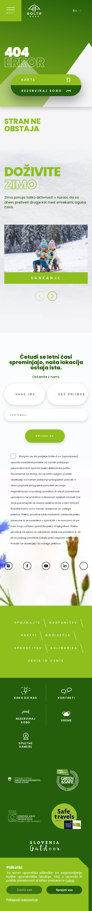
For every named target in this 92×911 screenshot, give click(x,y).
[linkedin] (65, 568)
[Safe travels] (67, 816)
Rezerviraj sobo (41, 91)
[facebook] (27, 568)
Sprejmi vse (64, 890)
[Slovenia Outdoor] (46, 847)
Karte (28, 80)
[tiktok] (84, 568)
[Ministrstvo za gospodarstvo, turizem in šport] (24, 781)
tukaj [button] (69, 880)
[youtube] (46, 568)
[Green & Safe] (67, 781)
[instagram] (8, 568)
